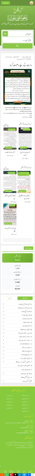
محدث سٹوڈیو (24, 395)
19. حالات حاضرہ (26, 369)
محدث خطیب (24, 411)
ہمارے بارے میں (30, 471)
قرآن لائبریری (24, 408)
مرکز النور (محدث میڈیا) (22, 58)
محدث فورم (9, 402)
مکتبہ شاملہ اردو (8, 408)
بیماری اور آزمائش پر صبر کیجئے (10, 229)
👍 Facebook (16, 109)
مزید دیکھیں (6, 124)
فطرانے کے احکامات (10, 152)
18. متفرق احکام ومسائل (25, 365)
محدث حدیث (8, 398)
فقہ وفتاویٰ (15, 56)
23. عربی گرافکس (26, 377)
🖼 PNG (27, 111)
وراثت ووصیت (9, 56)
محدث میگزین (24, 405)
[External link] (31, 2)
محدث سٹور (9, 395)
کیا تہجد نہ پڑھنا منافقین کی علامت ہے (24, 197)
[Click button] (17, 45)
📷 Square (19, 107)
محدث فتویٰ (24, 402)
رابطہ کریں (24, 471)
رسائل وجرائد (8, 405)
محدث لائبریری (24, 398)
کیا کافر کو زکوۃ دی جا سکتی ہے (10, 197)
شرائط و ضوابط (18, 471)
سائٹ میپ (5, 471)
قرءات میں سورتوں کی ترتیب (25, 153)
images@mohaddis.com (22, 432)
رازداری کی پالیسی (12, 471)
